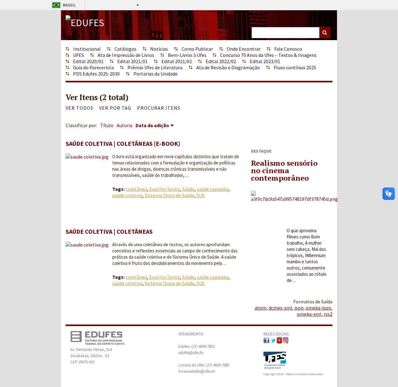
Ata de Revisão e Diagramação (228, 67)
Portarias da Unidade (155, 74)
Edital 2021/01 (132, 61)
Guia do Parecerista (93, 67)
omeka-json (318, 308)
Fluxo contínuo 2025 (295, 67)
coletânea (136, 189)
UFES (78, 55)
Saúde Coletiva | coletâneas (109, 231)
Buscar (325, 32)
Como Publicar (197, 49)
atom (260, 308)
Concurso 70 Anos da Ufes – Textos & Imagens (268, 55)
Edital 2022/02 (221, 61)
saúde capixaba (213, 189)
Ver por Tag (115, 108)
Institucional (87, 49)
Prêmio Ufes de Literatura (155, 67)
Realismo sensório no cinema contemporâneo (284, 170)
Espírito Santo (164, 189)
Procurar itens (158, 108)
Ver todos (79, 108)
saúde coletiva (127, 195)
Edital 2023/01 (265, 61)
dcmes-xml (280, 308)
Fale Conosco (288, 49)
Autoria (124, 125)
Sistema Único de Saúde (169, 195)
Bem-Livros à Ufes (187, 55)
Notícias (159, 49)
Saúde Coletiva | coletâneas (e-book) (123, 143)
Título (106, 125)
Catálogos (125, 49)
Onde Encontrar (244, 49)
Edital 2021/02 (176, 61)
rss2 (328, 314)
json (298, 308)
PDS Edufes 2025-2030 (96, 74)
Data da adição (152, 125)
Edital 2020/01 (88, 61)
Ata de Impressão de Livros (126, 55)
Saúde (188, 189)
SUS (201, 195)
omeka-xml (309, 314)
